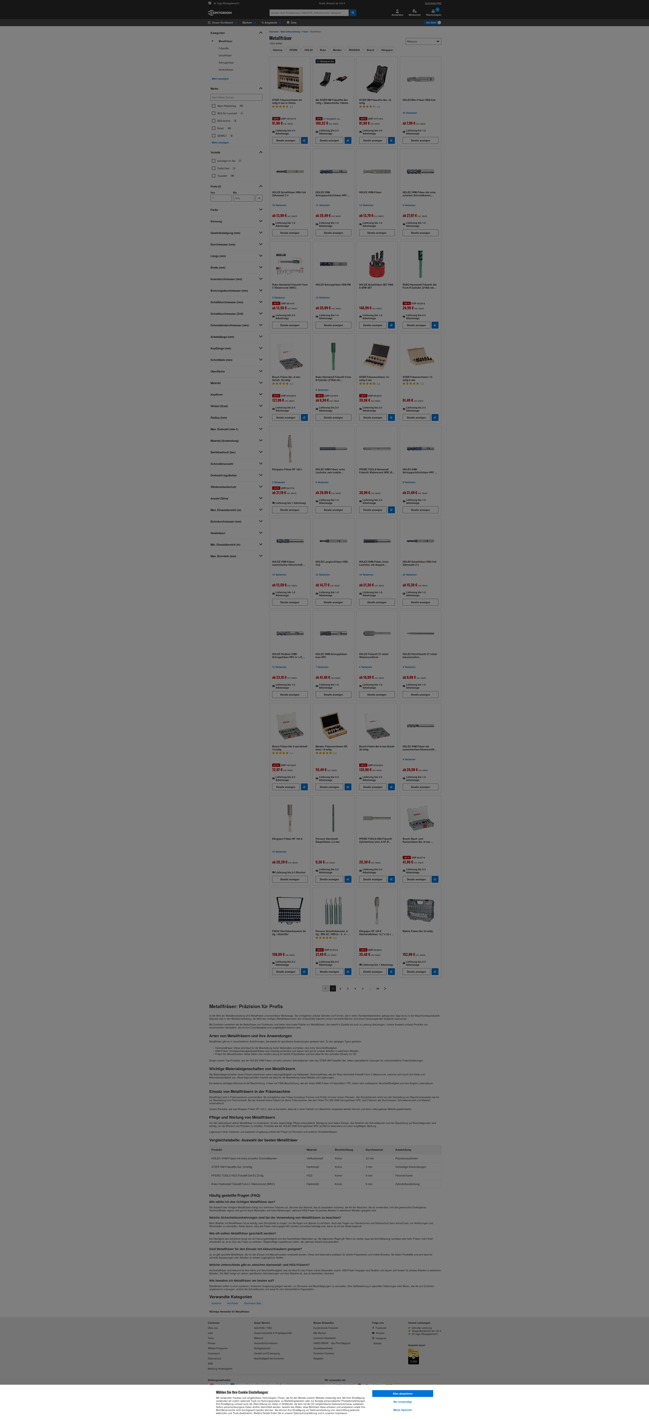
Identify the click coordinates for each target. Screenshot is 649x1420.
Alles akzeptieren (403, 1393)
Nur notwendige (402, 1401)
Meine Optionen (402, 1410)
